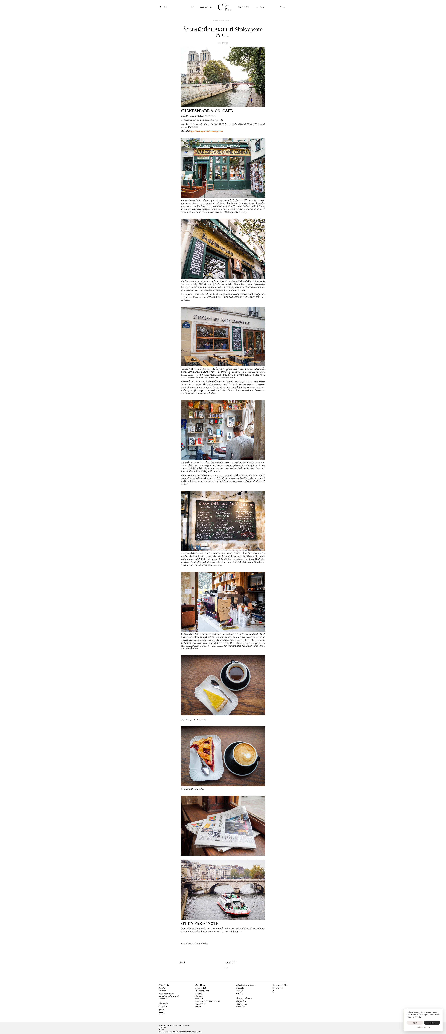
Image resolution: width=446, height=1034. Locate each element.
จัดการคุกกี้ (163, 999)
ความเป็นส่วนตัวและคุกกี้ (169, 996)
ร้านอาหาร (229, 21)
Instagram (279, 988)
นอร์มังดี (198, 993)
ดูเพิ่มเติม (427, 1027)
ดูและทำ (162, 1009)
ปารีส (191, 7)
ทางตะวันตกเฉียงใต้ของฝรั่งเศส (207, 1002)
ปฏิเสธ (415, 1023)
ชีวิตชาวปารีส (243, 7)
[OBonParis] (224, 7)
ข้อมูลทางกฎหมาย (166, 993)
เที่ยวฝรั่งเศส (259, 7)
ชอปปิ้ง (161, 1012)
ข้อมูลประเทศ (242, 1004)
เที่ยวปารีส (163, 1004)
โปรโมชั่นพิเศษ (205, 7)
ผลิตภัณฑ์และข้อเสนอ (246, 985)
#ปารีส (227, 968)
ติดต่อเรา (162, 991)
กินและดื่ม (163, 1007)
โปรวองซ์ (199, 999)
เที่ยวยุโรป (240, 1007)
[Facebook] (274, 991)
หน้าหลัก (216, 21)
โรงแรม (162, 1015)
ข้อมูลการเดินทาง (244, 998)
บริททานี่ (198, 996)
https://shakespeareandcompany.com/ (206, 131)
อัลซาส (198, 1007)
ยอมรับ (432, 1023)
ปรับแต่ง (419, 1027)
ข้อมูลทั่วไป (241, 1001)
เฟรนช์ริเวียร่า (200, 1004)
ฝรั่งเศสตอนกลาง (202, 991)
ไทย (282, 7)
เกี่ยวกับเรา (163, 988)
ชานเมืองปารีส (201, 988)
